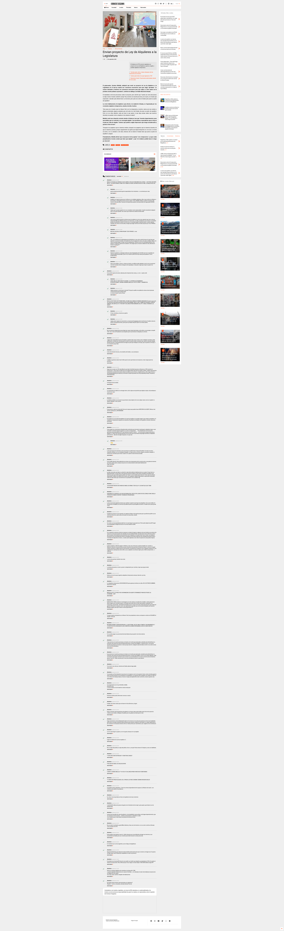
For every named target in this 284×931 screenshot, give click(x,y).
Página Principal (134, 920)
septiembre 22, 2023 (115, 868)
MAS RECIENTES (165, 94)
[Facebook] (155, 4)
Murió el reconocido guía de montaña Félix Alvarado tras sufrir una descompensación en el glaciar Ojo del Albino (169, 337)
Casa (104, 48)
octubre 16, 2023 (118, 261)
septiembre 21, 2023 (115, 859)
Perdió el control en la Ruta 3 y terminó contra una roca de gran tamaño (172, 109)
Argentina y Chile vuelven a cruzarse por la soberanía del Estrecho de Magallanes (172, 100)
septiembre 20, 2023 (115, 180)
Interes (136, 7)
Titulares (110, 48)
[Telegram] (168, 4)
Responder (109, 185)
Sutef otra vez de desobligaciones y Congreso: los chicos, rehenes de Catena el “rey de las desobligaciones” (116, 166)
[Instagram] (158, 4)
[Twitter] (163, 4)
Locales (121, 7)
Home (107, 7)
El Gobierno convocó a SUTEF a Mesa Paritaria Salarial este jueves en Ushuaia (142, 166)
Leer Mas (163, 199)
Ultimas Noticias (118, 48)
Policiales (128, 7)
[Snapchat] (166, 4)
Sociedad (114, 7)
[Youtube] (161, 4)
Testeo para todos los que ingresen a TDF (141, 76)
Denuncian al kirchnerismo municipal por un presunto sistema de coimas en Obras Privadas (170, 192)
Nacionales (143, 7)
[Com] (169, 921)
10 (163, 350)
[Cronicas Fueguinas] (117, 4)
